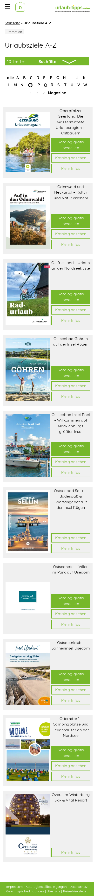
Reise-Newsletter (75, 891)
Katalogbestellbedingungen (46, 887)
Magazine (57, 92)
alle (10, 77)
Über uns (53, 891)
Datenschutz (78, 887)
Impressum (14, 887)
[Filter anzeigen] (47, 61)
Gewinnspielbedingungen (25, 891)
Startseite (12, 23)
